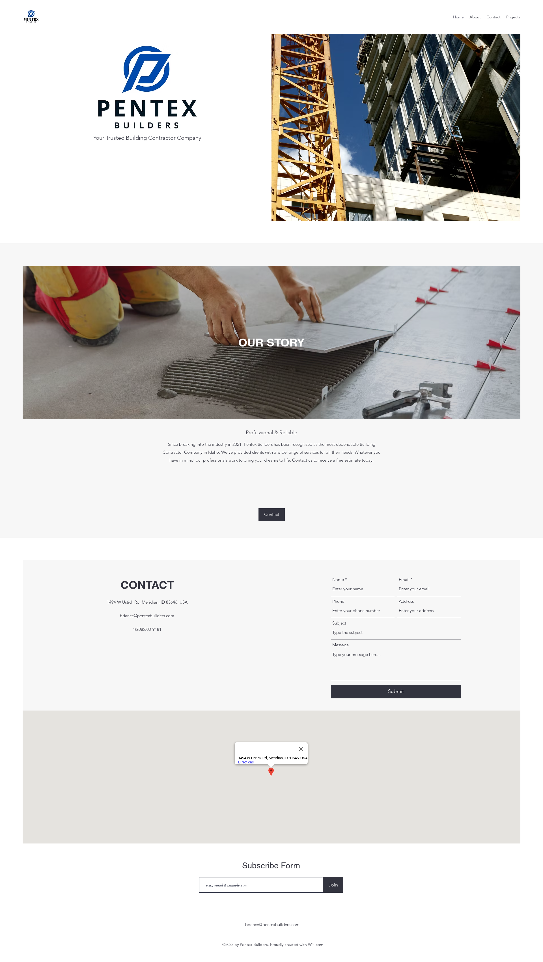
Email (404, 579)
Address (406, 601)
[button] (271, 514)
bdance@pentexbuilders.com (147, 615)
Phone (338, 601)
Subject (339, 623)
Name (338, 579)
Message (340, 645)
